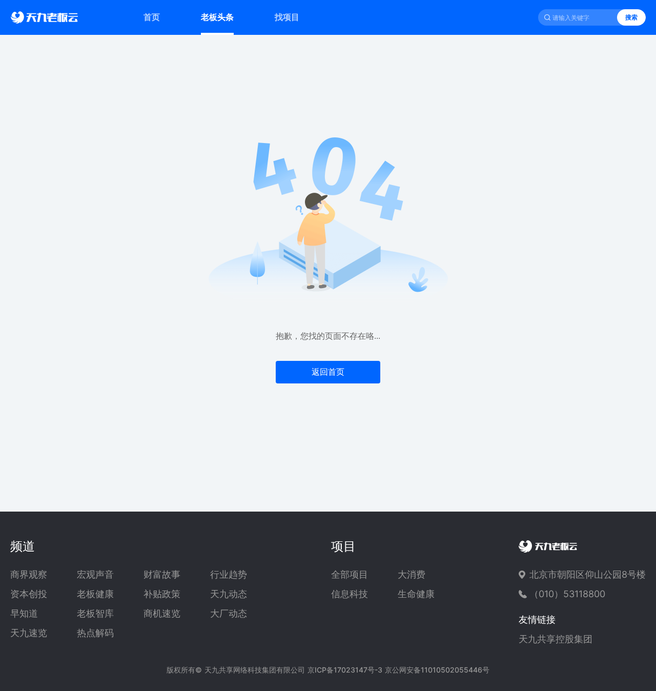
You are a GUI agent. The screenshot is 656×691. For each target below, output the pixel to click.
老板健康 (95, 594)
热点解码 (95, 633)
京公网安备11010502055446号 (437, 669)
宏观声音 (95, 574)
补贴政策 (162, 594)
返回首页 (328, 372)
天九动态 (228, 594)
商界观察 (28, 574)
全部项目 (349, 574)
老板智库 (95, 613)
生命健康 (416, 594)
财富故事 (162, 574)
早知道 (24, 613)
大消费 (411, 574)
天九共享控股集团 (555, 639)
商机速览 (162, 613)
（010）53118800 (567, 593)
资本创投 (28, 594)
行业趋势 (228, 574)
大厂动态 (228, 613)
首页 (152, 17)
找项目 (287, 17)
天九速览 (28, 633)
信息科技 (349, 594)
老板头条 (217, 17)
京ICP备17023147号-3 (345, 669)
